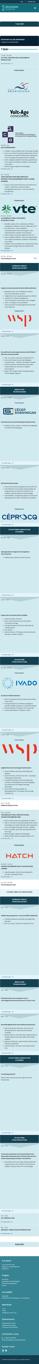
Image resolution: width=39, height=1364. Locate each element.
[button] (35, 8)
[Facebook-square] (6, 1350)
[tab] (19, 24)
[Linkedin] (3, 1350)
